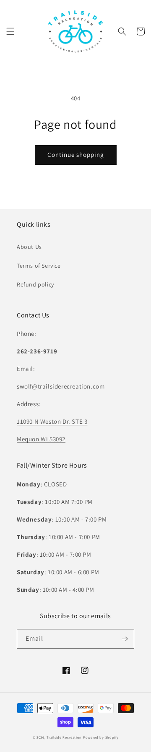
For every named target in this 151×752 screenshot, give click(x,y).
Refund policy (35, 284)
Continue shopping (75, 155)
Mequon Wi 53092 (41, 439)
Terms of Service (39, 265)
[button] (10, 31)
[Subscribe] (124, 639)
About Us (29, 247)
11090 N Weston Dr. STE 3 (52, 421)
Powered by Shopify (101, 737)
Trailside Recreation (64, 737)
